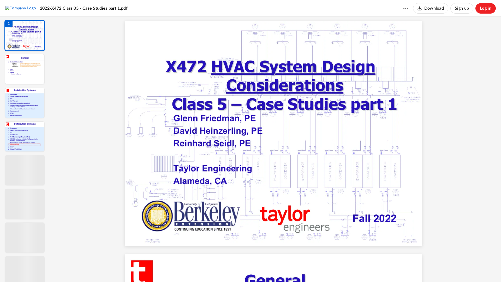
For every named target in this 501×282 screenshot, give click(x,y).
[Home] (20, 8)
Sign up (462, 8)
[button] (24, 35)
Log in (485, 8)
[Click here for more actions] (406, 8)
